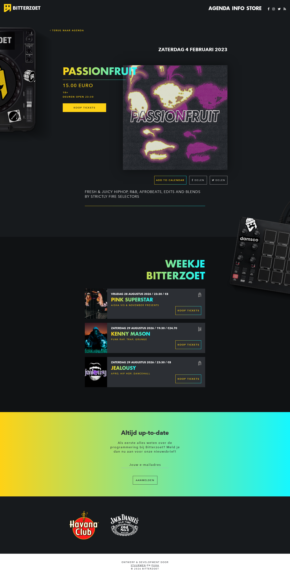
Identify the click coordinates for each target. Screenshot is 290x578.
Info (238, 8)
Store (254, 8)
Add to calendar (170, 180)
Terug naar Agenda (67, 30)
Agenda (219, 8)
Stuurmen (138, 565)
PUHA (155, 565)
